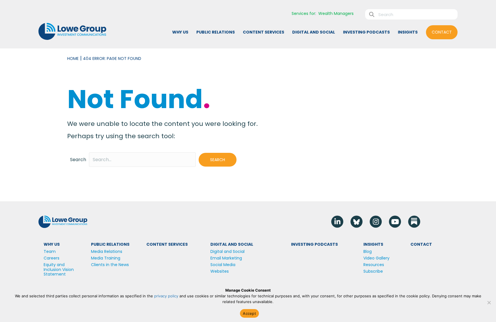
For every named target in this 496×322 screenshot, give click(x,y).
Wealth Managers (336, 13)
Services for (303, 13)
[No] (489, 302)
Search (78, 159)
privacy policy (166, 296)
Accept (249, 313)
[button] (218, 160)
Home (73, 58)
